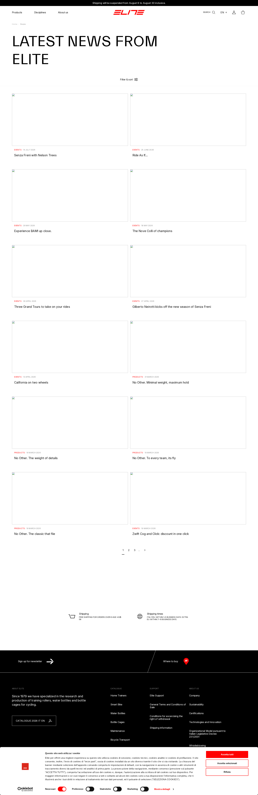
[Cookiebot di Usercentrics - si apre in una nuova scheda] (25, 789)
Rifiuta (227, 772)
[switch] (90, 789)
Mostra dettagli (162, 789)
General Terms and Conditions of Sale (168, 706)
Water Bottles (117, 713)
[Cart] (243, 12)
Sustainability (196, 704)
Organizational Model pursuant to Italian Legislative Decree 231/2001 (207, 734)
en (222, 12)
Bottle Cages (117, 722)
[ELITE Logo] (129, 12)
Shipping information (161, 727)
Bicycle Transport (120, 739)
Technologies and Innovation (205, 722)
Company (194, 695)
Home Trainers (118, 695)
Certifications (196, 713)
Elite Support (157, 695)
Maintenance (117, 731)
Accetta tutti (227, 754)
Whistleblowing (197, 745)
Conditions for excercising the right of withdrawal (166, 717)
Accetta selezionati (227, 763)
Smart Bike (116, 704)
